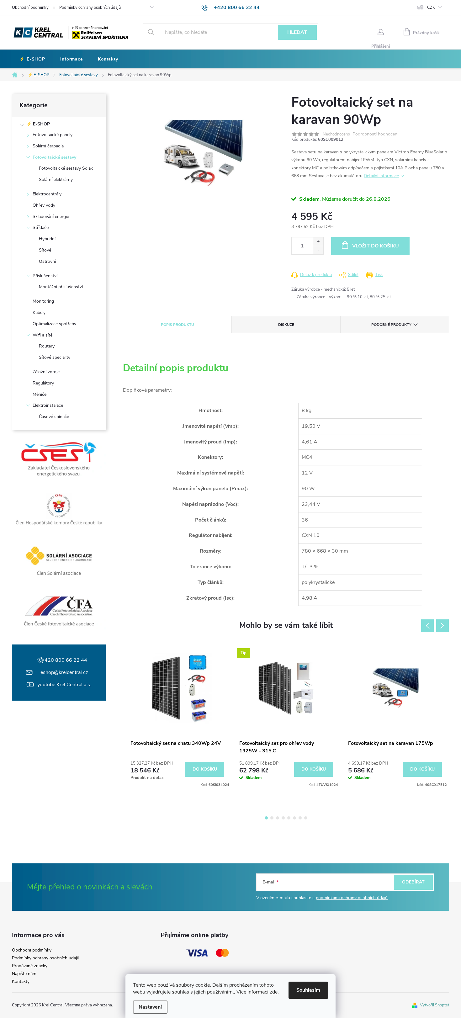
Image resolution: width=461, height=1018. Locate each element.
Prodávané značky (29, 965)
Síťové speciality (54, 357)
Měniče (39, 394)
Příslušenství (45, 276)
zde (274, 992)
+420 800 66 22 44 (64, 660)
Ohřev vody (44, 205)
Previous (427, 625)
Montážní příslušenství (61, 287)
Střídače (41, 228)
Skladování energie (51, 217)
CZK (431, 7)
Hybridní (47, 239)
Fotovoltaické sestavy (54, 157)
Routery (47, 346)
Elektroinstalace (48, 405)
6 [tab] (294, 817)
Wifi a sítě (42, 335)
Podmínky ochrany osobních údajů (90, 7)
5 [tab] (288, 817)
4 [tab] (283, 817)
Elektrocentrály (47, 194)
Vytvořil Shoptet (434, 1005)
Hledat (297, 32)
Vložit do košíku (375, 245)
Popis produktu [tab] (177, 324)
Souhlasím (308, 990)
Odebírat (413, 882)
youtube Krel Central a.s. (64, 684)
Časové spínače (54, 417)
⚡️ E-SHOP (38, 124)
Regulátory (43, 383)
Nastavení (150, 1007)
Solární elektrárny (56, 180)
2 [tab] (271, 817)
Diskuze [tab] (286, 324)
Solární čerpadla (48, 146)
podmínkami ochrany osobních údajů (352, 898)
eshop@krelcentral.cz (64, 672)
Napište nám (24, 973)
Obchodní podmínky (30, 7)
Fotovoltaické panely (52, 135)
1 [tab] (266, 817)
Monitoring (43, 301)
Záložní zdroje (46, 372)
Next (442, 625)
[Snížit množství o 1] (318, 250)
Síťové (45, 250)
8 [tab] (305, 817)
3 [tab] (277, 817)
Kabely (39, 312)
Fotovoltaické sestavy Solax (66, 168)
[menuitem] (32, 59)
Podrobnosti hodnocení (375, 134)
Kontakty (20, 981)
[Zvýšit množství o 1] (318, 241)
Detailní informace (381, 176)
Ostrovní (47, 261)
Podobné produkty (391, 324)
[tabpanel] (177, 715)
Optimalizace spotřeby (54, 324)
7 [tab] (300, 817)
